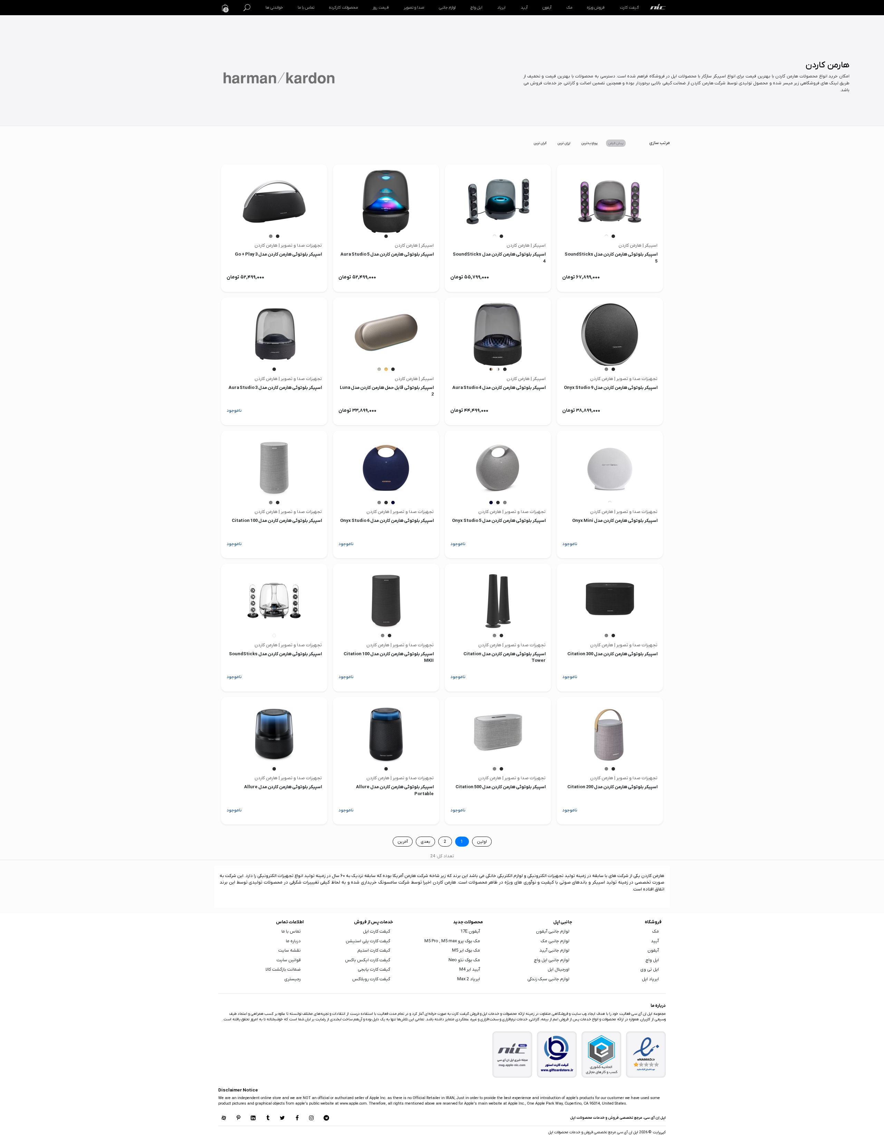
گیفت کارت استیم (373, 950)
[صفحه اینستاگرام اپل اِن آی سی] (311, 1118)
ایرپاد (501, 7)
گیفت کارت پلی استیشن (368, 941)
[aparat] (224, 1118)
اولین (482, 842)
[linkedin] (253, 1118)
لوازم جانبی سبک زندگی (548, 979)
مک (569, 7)
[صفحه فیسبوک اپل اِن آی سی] (297, 1118)
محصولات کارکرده (343, 7)
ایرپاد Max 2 (468, 979)
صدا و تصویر (414, 7)
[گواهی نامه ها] (646, 1054)
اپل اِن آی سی (627, 1132)
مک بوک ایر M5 (466, 950)
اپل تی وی (649, 969)
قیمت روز (380, 7)
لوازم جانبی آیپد (554, 950)
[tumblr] (267, 1118)
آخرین (402, 842)
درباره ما (293, 941)
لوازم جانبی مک (555, 941)
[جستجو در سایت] (247, 7)
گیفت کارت (629, 7)
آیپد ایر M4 (469, 969)
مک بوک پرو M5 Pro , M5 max (452, 941)
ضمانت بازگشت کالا (283, 969)
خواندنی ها (274, 7)
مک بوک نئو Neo (464, 960)
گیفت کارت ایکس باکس (367, 960)
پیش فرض (615, 143)
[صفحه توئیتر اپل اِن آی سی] (282, 1118)
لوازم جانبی (447, 7)
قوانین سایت (289, 960)
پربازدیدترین (589, 143)
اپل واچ (476, 7)
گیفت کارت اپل (376, 931)
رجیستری (292, 979)
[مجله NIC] (512, 1054)
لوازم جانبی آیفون (552, 931)
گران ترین (540, 143)
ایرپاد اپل (650, 979)
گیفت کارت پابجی (374, 969)
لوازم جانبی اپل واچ (551, 960)
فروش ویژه (596, 7)
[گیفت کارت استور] (557, 1054)
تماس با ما (306, 7)
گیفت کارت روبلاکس (371, 979)
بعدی (425, 842)
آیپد (524, 7)
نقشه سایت (289, 950)
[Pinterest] (238, 1118)
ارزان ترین (564, 143)
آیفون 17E (470, 931)
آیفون (546, 7)
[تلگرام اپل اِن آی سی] (326, 1118)
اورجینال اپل (558, 969)
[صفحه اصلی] (658, 7)
